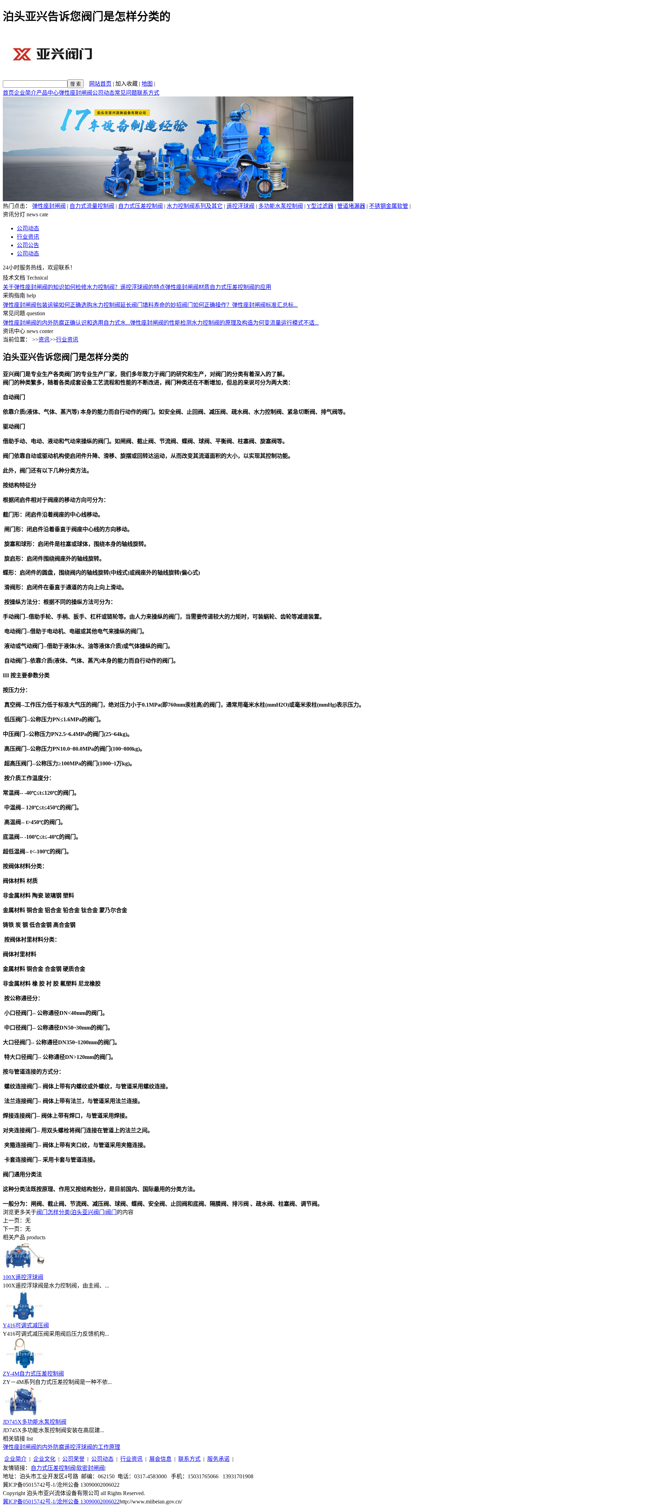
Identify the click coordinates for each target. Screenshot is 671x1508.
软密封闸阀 (90, 1468)
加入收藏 (126, 84)
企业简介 (25, 93)
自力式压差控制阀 (140, 206)
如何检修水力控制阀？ (92, 287)
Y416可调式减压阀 (26, 1325)
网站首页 (100, 84)
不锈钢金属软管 (388, 206)
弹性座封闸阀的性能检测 (161, 323)
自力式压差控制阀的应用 (240, 287)
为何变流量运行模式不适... (286, 323)
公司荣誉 (73, 1459)
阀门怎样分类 (53, 1212)
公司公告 (28, 245)
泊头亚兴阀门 (87, 1212)
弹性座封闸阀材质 (187, 287)
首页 (8, 93)
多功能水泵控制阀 (280, 206)
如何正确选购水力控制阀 (89, 305)
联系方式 (148, 93)
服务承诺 (218, 1459)
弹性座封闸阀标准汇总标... (265, 305)
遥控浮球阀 (240, 206)
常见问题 (126, 93)
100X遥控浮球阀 (23, 1277)
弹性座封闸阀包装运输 (31, 305)
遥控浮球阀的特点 (142, 287)
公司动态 (103, 93)
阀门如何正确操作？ (207, 305)
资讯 (44, 339)
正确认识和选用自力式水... (97, 323)
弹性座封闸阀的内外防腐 (33, 323)
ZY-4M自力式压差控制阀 (33, 1374)
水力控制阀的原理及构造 (222, 323)
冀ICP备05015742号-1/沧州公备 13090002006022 (61, 1502)
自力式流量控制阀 (92, 206)
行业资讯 (28, 237)
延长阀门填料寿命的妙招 (151, 305)
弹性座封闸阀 (75, 93)
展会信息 (160, 1459)
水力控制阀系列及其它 (195, 206)
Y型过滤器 (320, 206)
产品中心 (47, 93)
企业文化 (44, 1459)
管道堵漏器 (351, 206)
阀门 (111, 1212)
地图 (147, 84)
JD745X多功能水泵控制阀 (34, 1422)
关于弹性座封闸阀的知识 (33, 287)
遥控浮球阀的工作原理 (92, 1447)
